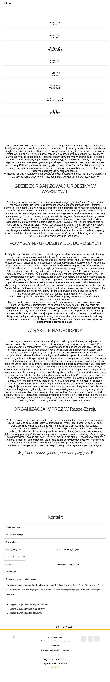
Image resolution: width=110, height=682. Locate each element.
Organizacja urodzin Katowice (50, 650)
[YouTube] (97, 639)
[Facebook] (83, 639)
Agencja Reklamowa (55, 663)
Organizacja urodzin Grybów (25, 613)
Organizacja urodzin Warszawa (50, 640)
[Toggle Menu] (104, 9)
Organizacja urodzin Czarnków (27, 608)
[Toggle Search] (95, 8)
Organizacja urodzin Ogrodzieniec (28, 604)
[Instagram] (90, 639)
